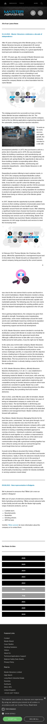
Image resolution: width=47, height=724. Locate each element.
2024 (23, 571)
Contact (7, 638)
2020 (23, 608)
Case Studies (9, 644)
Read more (33, 705)
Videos (6, 650)
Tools (21, 3)
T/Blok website (13, 525)
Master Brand (9, 641)
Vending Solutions (10, 647)
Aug (23, 596)
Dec (23, 589)
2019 (23, 614)
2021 (23, 602)
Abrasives (13, 3)
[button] (23, 713)
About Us (7, 653)
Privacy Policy (9, 662)
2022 (23, 583)
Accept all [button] (12, 719)
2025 (23, 564)
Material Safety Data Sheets (14, 659)
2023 (23, 577)
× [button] (45, 698)
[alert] (23, 710)
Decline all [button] (34, 719)
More (36, 3)
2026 (23, 558)
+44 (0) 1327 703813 (11, 693)
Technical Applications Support (15, 656)
